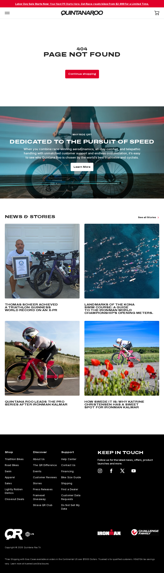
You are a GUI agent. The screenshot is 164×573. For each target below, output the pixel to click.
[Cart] (156, 13)
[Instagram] (100, 470)
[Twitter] (122, 470)
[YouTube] (133, 470)
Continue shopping (82, 74)
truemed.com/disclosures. (37, 563)
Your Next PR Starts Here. (82, 3)
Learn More (82, 167)
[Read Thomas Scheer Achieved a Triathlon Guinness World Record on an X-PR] (42, 270)
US (32, 534)
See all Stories (147, 217)
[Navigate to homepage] (82, 13)
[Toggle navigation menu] (7, 13)
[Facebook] (111, 470)
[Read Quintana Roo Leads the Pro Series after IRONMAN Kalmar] (42, 365)
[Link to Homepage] (14, 534)
